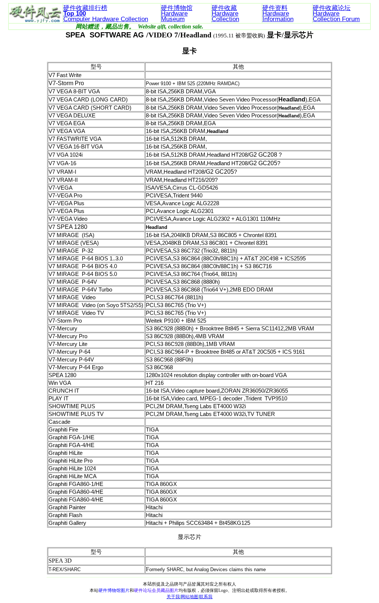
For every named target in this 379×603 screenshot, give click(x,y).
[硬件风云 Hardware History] (35, 6)
